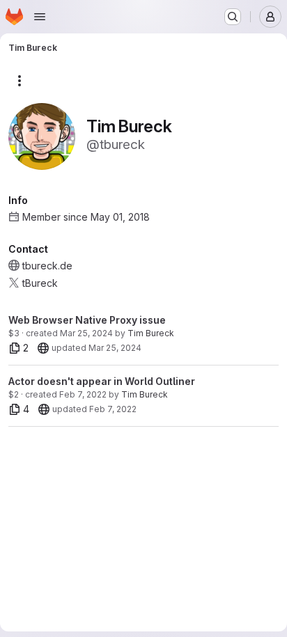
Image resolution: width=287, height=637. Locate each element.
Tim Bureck (150, 333)
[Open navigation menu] (40, 17)
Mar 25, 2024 (86, 333)
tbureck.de (47, 266)
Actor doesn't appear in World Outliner (101, 381)
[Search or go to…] (232, 16)
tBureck (40, 283)
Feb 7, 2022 (83, 394)
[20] (43, 348)
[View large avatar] (41, 135)
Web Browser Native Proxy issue (87, 320)
